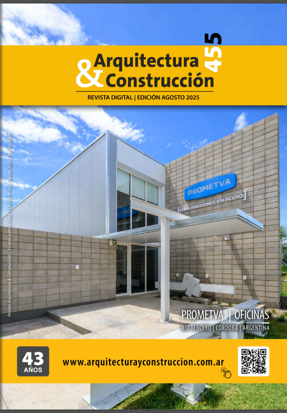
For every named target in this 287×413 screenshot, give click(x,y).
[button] (253, 361)
